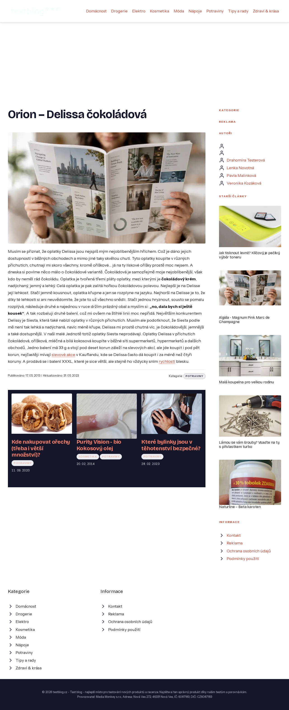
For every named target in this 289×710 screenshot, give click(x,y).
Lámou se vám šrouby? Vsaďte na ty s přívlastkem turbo (249, 444)
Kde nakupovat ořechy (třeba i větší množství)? (41, 448)
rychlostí (167, 361)
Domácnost (96, 11)
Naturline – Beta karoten (240, 507)
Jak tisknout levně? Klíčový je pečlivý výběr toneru (249, 255)
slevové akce (63, 354)
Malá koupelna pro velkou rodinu (246, 382)
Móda (179, 11)
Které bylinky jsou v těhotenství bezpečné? (170, 445)
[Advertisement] (144, 56)
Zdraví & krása (266, 11)
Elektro (138, 11)
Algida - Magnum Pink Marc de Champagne (244, 319)
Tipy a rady (238, 11)
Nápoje (195, 11)
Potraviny (215, 11)
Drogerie (119, 11)
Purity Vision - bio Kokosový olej (99, 445)
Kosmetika (159, 11)
